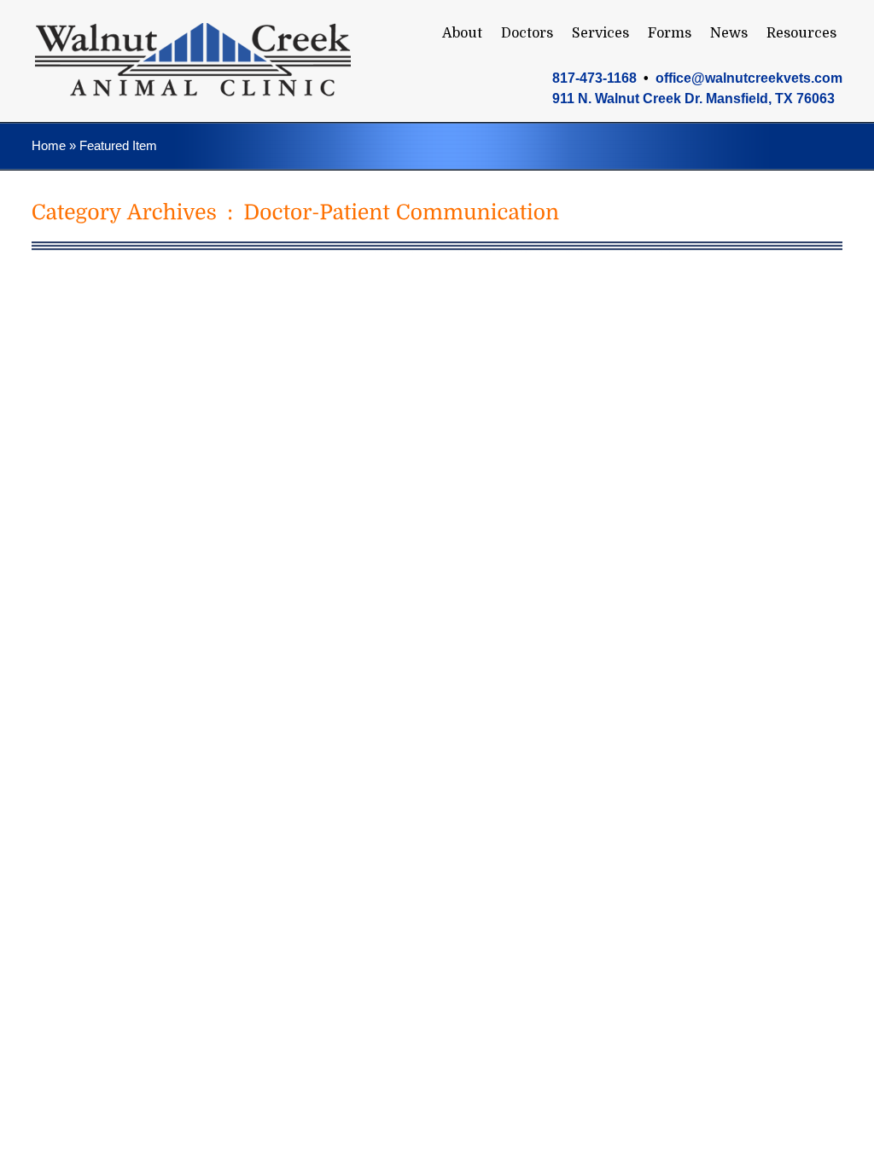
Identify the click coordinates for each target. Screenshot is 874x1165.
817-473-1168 (594, 78)
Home (49, 145)
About (462, 33)
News (729, 33)
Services (600, 33)
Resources (801, 33)
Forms (669, 33)
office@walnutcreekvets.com (749, 78)
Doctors (527, 33)
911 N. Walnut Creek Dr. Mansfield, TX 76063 (693, 98)
